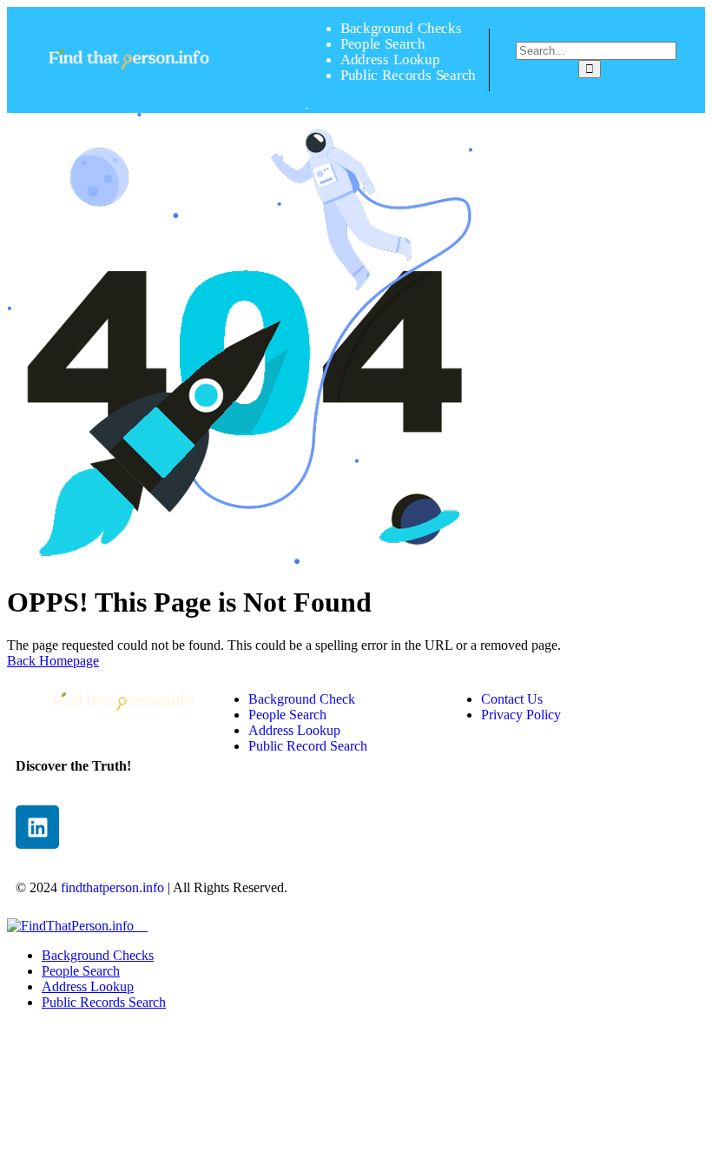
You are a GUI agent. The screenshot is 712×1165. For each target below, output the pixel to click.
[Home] (123, 719)
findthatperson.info (112, 887)
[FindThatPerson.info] (129, 79)
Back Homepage (53, 660)
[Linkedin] (37, 827)
